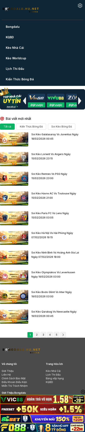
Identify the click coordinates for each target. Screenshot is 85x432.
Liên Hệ (6, 374)
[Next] (63, 335)
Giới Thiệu (8, 370)
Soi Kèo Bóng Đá (61, 126)
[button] (24, 100)
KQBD (49, 382)
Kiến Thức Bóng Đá (31, 126)
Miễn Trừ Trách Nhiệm (15, 385)
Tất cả (7, 126)
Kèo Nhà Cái (53, 370)
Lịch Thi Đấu (53, 374)
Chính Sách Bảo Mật (14, 378)
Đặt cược (36, 105)
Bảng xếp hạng (55, 378)
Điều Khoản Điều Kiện (14, 382)
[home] (20, 9)
